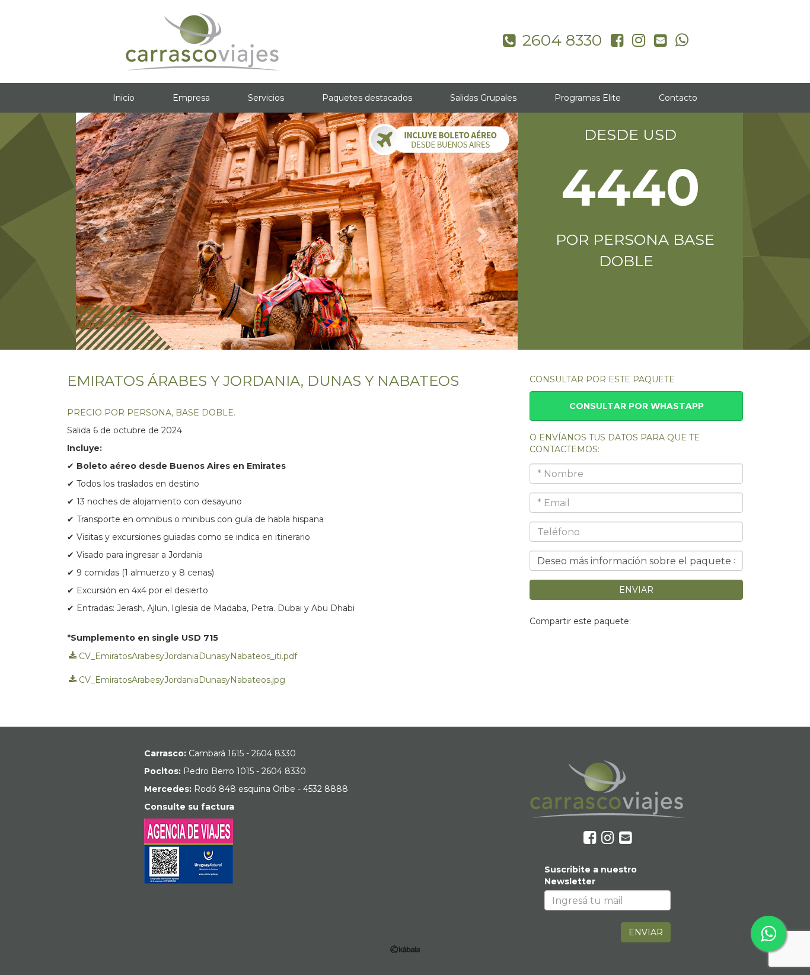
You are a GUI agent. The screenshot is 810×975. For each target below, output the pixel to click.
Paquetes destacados (367, 97)
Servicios (266, 97)
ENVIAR (636, 589)
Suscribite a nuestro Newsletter (590, 875)
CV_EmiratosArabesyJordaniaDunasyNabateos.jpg (180, 679)
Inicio (124, 97)
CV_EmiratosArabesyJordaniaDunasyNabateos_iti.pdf (186, 655)
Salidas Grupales (483, 97)
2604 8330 (273, 753)
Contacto (678, 97)
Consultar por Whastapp (636, 406)
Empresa (191, 97)
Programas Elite (587, 97)
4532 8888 (325, 789)
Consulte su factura (189, 806)
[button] (101, 231)
